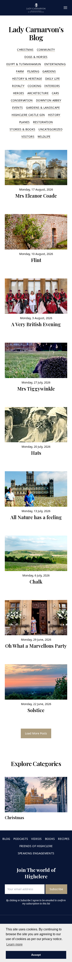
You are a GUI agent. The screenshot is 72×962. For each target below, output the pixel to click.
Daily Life (52, 78)
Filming (33, 71)
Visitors (27, 136)
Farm (20, 71)
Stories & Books (22, 129)
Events (17, 107)
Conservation (22, 100)
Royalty (18, 86)
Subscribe (56, 889)
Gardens (49, 71)
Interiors (52, 86)
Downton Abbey (48, 100)
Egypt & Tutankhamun (23, 64)
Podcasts (20, 839)
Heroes (18, 93)
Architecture (38, 93)
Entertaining (55, 64)
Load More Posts (36, 733)
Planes (24, 122)
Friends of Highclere (36, 846)
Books (50, 839)
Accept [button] (36, 954)
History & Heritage (27, 78)
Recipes (63, 839)
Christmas (25, 50)
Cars (55, 93)
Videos (36, 839)
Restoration (43, 122)
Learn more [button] (14, 944)
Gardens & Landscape (43, 107)
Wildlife (44, 136)
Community (46, 50)
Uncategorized (50, 129)
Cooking (34, 86)
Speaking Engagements (36, 853)
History (54, 115)
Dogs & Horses (36, 57)
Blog (6, 839)
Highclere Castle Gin (28, 115)
